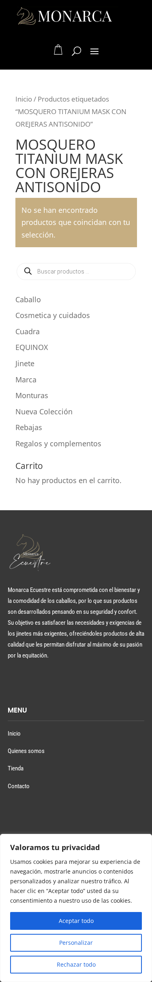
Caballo (28, 299)
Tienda (16, 768)
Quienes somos (26, 751)
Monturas (31, 395)
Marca (25, 379)
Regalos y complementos (58, 443)
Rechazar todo (76, 964)
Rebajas (28, 427)
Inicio (23, 99)
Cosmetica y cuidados (52, 315)
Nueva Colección (44, 411)
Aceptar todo (76, 921)
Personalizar (76, 942)
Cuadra (27, 331)
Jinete (24, 363)
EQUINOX (31, 347)
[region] (76, 908)
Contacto (19, 786)
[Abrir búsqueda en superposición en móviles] (76, 271)
